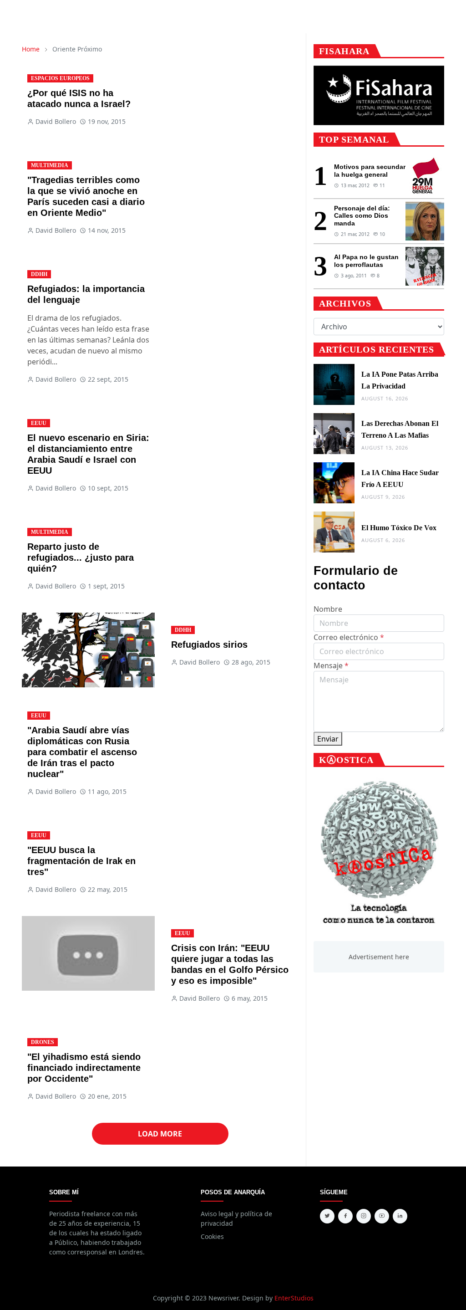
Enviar (328, 739)
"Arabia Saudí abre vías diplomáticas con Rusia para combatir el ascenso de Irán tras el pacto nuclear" (82, 752)
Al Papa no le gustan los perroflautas (366, 260)
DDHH (39, 274)
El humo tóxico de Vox (398, 528)
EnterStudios (294, 1298)
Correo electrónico (349, 637)
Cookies (212, 1236)
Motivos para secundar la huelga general (369, 170)
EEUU (38, 423)
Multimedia (49, 165)
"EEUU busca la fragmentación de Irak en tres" (81, 861)
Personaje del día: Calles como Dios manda (362, 216)
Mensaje (331, 665)
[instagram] (363, 1216)
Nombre (328, 609)
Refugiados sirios (209, 645)
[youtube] (382, 1216)
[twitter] (327, 1216)
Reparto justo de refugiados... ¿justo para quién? (80, 557)
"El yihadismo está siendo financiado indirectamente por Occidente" (84, 1068)
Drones (42, 1042)
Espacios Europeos (60, 78)
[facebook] (345, 1216)
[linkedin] (400, 1216)
